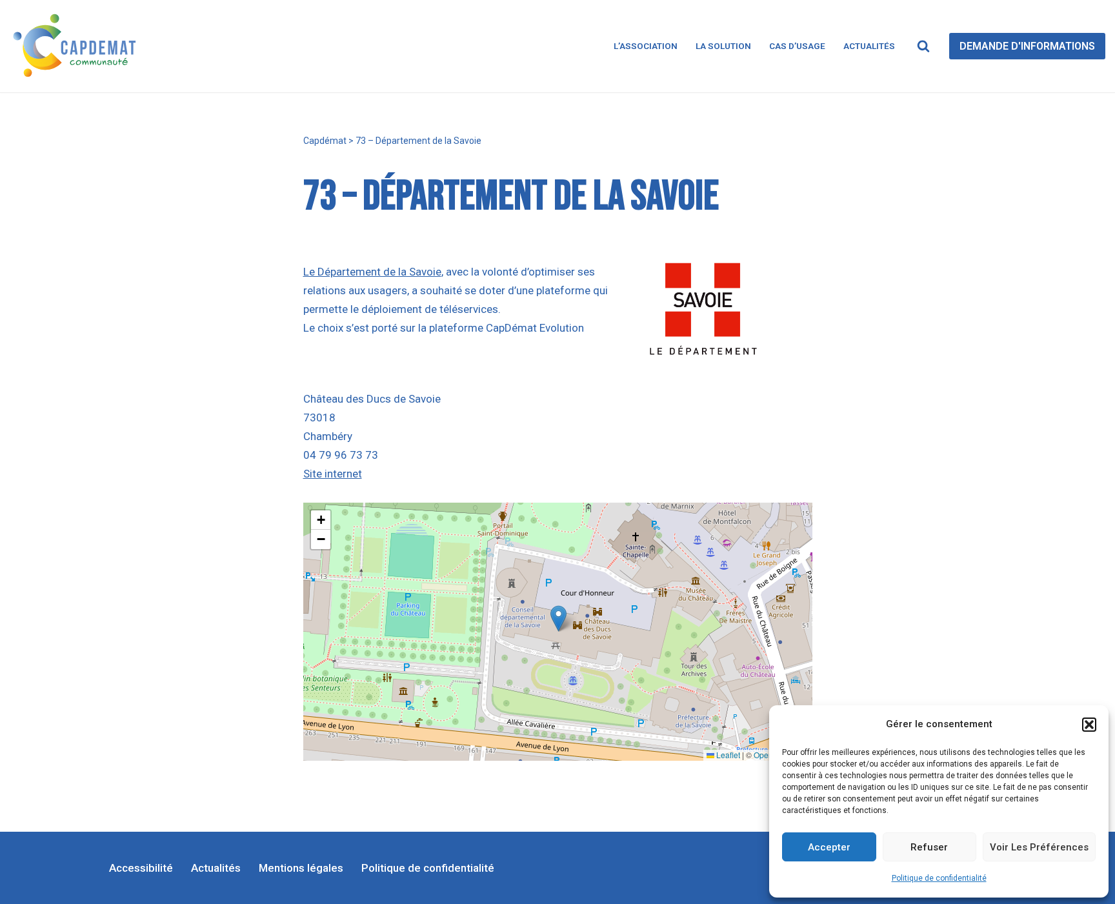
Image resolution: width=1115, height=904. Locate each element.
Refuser (929, 847)
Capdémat (325, 141)
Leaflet (727, 754)
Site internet (332, 473)
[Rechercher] (923, 45)
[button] (1089, 724)
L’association (646, 46)
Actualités (869, 46)
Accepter (829, 847)
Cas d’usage (797, 46)
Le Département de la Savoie (372, 271)
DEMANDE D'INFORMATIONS (1027, 46)
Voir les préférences (1039, 847)
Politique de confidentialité (939, 878)
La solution (723, 46)
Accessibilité (141, 867)
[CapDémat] (77, 46)
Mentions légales (301, 867)
